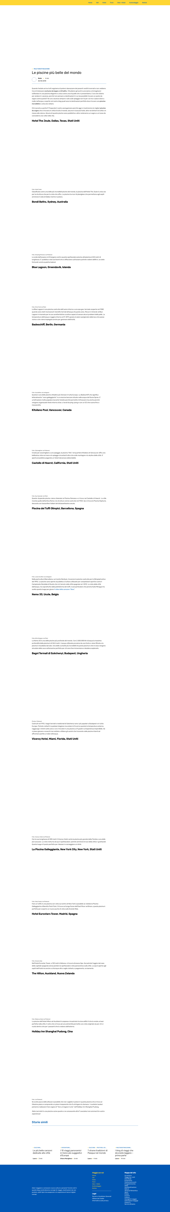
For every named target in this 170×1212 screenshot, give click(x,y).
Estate (127, 1194)
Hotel (104, 2)
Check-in (128, 1202)
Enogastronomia (130, 1184)
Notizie (144, 2)
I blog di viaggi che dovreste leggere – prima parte (124, 1153)
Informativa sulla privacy (100, 1200)
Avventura (65, 1147)
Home (90, 2)
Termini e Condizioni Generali (101, 1196)
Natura (127, 1189)
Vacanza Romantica (131, 1190)
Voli (97, 2)
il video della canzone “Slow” (64, 589)
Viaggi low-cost (130, 1177)
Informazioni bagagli (131, 1201)
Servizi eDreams (130, 1204)
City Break (128, 1179)
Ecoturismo (128, 1180)
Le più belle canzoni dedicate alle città (42, 1151)
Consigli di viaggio (131, 1199)
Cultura (37, 1147)
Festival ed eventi (130, 1182)
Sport (126, 1192)
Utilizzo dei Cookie (98, 1198)
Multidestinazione (42, 69)
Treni (111, 2)
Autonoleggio (133, 2)
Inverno (127, 1195)
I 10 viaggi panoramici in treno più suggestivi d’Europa (71, 1153)
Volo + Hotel (121, 2)
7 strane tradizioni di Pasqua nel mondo (97, 1151)
